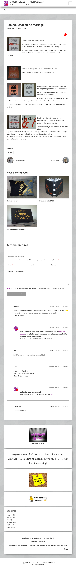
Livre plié (50, 458)
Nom (10, 265)
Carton (9, 517)
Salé (66, 459)
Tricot (38, 464)
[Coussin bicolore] (22, 187)
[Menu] (70, 3)
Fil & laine (10, 522)
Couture (13, 458)
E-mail (32, 265)
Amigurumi (16, 455)
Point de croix (60, 459)
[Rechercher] (5, 10)
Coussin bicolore (13, 201)
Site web (54, 265)
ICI (52, 394)
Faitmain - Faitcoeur (26, 2)
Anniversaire (48, 454)
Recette (9, 527)
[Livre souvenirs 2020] (54, 187)
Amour (24, 454)
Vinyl (10, 152)
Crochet (21, 459)
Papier (9, 525)
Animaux (34, 454)
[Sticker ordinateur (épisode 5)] (22, 216)
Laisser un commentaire (16, 294)
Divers (9, 520)
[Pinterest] (38, 34)
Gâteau (39, 458)
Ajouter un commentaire (16, 271)
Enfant (30, 458)
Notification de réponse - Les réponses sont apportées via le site (37, 288)
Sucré (31, 463)
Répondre (65, 306)
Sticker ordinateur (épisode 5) (17, 230)
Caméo (19, 28)
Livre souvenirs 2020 (46, 201)
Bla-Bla (60, 454)
